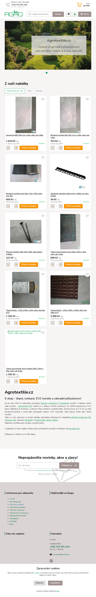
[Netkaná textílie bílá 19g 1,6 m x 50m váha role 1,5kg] (70, 115)
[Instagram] (52, 561)
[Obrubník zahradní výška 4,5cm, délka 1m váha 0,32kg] (70, 173)
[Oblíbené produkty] (69, 14)
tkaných (44, 403)
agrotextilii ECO (25, 406)
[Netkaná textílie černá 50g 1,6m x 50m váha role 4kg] (25, 173)
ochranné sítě (10, 420)
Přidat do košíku (28, 148)
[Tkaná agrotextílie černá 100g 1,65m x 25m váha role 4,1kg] (70, 231)
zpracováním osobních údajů (44, 470)
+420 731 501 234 (19, 4)
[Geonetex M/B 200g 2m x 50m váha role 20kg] (25, 115)
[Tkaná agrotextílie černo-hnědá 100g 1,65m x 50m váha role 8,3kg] (25, 348)
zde (57, 591)
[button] (47, 73)
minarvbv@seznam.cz (61, 554)
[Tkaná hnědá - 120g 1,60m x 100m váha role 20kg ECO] (70, 290)
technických (64, 403)
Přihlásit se (67, 465)
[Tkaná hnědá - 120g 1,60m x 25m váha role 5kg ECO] (25, 290)
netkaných (52, 403)
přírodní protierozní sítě (81, 417)
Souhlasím (55, 583)
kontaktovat (74, 428)
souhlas (37, 573)
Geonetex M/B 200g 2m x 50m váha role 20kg (24, 135)
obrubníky (28, 420)
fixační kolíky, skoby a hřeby (46, 420)
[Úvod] (15, 14)
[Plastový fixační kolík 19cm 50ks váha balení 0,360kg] (25, 231)
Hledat (58, 14)
